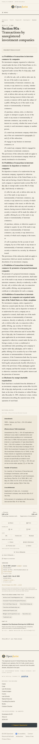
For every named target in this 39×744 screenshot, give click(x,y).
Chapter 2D (18, 20)
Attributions (19, 736)
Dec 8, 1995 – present (9, 566)
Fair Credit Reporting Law (10, 604)
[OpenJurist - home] (19, 7)
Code (3, 686)
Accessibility (20, 733)
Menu (6, 12)
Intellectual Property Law (10, 610)
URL (6, 535)
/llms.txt (4, 717)
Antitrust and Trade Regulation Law (13, 597)
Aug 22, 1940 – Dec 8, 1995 (11, 576)
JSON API (5, 719)
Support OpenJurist (19, 725)
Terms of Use (29, 736)
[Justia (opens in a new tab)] (24, 676)
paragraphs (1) (30, 135)
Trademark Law (7, 617)
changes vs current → (9, 580)
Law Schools (6, 696)
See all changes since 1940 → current (12, 585)
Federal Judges (6, 691)
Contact (30, 733)
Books (4, 704)
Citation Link (18, 535)
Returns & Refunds (8, 736)
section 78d (18, 483)
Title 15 (12, 20)
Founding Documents (8, 701)
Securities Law (27, 613)
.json (12, 639)
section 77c (21, 463)
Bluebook (31, 535)
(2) (8, 138)
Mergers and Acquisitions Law (11, 613)
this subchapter (17, 348)
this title (28, 70)
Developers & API (7, 714)
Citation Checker (7, 706)
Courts (4, 694)
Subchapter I (26, 20)
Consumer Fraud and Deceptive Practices (14, 600)
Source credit (7, 573)
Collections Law (29, 597)
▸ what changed (7, 571)
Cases (4, 684)
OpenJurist (5, 20)
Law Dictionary (6, 689)
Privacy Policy (6, 739)
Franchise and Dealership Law (11, 607)
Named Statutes (7, 699)
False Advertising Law (26, 604)
